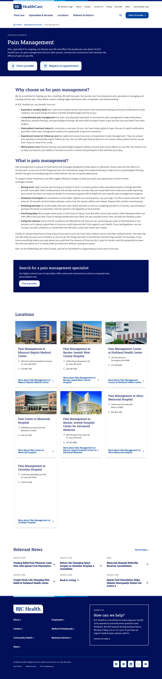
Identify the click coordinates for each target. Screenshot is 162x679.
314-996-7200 (26, 369)
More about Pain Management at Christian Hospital (34, 521)
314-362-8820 (71, 442)
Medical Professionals (62, 628)
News (127, 6)
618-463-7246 (116, 412)
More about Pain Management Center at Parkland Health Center (124, 381)
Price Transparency (47, 666)
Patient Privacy (31, 666)
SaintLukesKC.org (140, 6)
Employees (57, 619)
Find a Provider (136, 15)
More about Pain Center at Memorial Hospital (31, 451)
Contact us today (101, 638)
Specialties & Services (33, 24)
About (78, 6)
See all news (141, 549)
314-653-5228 (26, 482)
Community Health (22, 637)
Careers (87, 6)
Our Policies (17, 666)
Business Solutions (61, 637)
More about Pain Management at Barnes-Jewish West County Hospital (79, 380)
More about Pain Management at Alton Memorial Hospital (124, 451)
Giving (109, 6)
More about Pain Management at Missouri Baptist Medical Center (34, 381)
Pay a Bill (118, 6)
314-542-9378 (71, 369)
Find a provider (29, 283)
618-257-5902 (26, 435)
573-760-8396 (116, 365)
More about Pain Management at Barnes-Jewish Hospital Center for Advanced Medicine (80, 450)
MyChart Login (67, 6)
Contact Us (98, 6)
